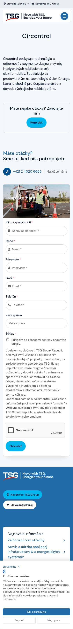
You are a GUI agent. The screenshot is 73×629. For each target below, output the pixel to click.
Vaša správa (14, 315)
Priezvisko (13, 259)
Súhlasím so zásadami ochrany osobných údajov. (38, 342)
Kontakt (36, 122)
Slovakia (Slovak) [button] (22, 505)
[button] (12, 566)
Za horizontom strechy (26, 540)
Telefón (12, 297)
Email (10, 278)
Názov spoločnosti (19, 222)
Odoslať (16, 446)
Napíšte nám (57, 171)
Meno (10, 241)
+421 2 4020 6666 (27, 171)
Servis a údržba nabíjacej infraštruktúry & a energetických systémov (34, 552)
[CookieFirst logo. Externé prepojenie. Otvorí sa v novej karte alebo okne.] (4, 571)
